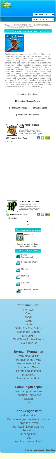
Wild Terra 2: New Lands (28, 339)
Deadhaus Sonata (28, 331)
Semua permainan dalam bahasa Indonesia (28, 245)
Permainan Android (29, 290)
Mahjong (25, 276)
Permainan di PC (28, 356)
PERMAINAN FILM (42, 25)
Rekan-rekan (29, 415)
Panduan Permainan (28, 395)
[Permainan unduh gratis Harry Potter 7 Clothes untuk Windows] (12, 200)
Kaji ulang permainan (28, 391)
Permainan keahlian (28, 370)
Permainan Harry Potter (19, 138)
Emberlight (28, 335)
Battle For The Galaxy (28, 328)
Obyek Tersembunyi (27, 256)
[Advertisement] (28, 171)
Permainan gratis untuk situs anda (28, 419)
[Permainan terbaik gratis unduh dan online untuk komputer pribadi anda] (6, 5)
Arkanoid (25, 283)
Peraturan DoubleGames (28, 426)
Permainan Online (28, 363)
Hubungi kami (28, 434)
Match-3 (24, 269)
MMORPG (28, 374)
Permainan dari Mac (28, 359)
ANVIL (28, 317)
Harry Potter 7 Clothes (29, 201)
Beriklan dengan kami (28, 441)
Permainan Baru (28, 305)
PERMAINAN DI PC (22, 25)
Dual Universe (28, 343)
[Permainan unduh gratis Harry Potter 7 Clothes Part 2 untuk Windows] (12, 123)
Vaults (28, 324)
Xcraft (28, 313)
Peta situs (28, 430)
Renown (28, 309)
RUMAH (7, 25)
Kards (28, 320)
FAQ (28, 437)
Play (48, 138)
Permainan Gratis (28, 367)
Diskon (28, 398)
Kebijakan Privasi (28, 422)
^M (28, 402)
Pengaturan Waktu (29, 262)
